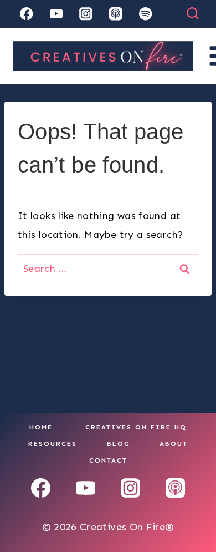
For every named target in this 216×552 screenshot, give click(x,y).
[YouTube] (56, 14)
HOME (41, 427)
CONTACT (108, 460)
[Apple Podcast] (115, 14)
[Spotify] (145, 14)
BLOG (118, 444)
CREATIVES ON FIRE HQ (136, 427)
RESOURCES (52, 444)
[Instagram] (86, 14)
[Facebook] (26, 14)
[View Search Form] (192, 13)
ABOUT (174, 444)
